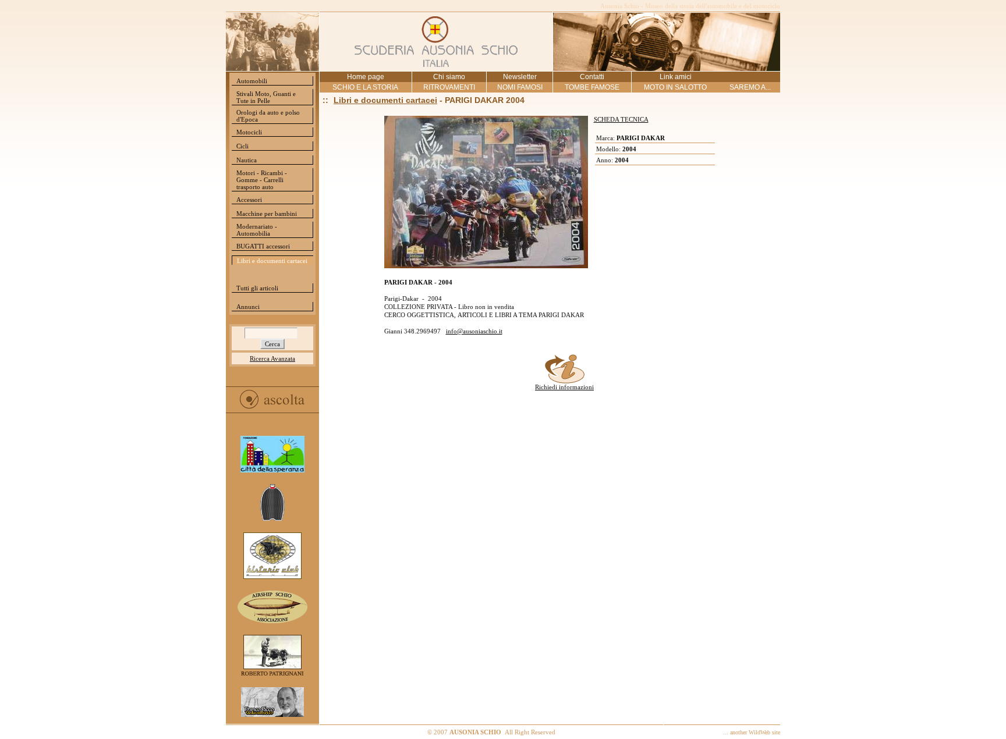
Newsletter (520, 77)
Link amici (676, 77)
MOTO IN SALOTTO (675, 87)
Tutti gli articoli (257, 288)
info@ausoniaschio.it (474, 331)
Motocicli (249, 132)
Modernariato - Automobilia (256, 230)
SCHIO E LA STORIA (365, 87)
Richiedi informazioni (564, 386)
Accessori (249, 199)
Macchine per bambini (266, 213)
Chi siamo (449, 77)
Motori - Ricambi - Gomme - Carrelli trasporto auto (261, 179)
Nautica (246, 160)
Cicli (242, 146)
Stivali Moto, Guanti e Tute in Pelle (266, 97)
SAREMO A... (750, 87)
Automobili (251, 80)
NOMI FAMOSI (520, 87)
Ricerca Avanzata (272, 358)
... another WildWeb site (751, 732)
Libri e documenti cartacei (272, 260)
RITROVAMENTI (449, 87)
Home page (365, 77)
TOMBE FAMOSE (592, 87)
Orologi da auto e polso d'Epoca (268, 116)
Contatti (592, 77)
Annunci (248, 306)
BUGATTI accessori (263, 246)
